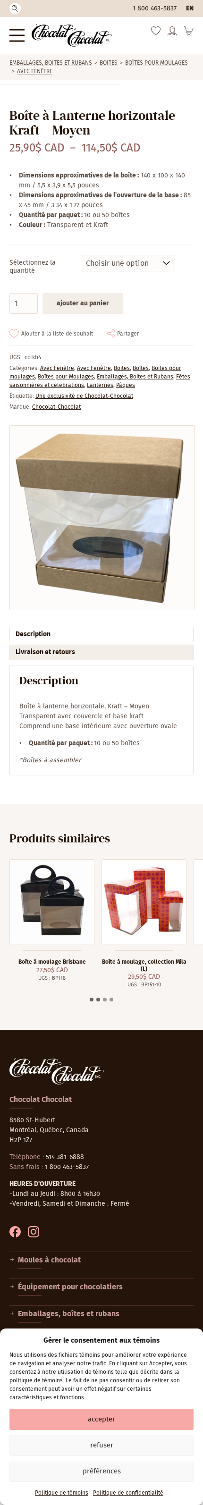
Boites (109, 63)
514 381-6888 (65, 1157)
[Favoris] (156, 33)
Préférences (102, 1471)
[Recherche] (15, 8)
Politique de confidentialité (128, 1493)
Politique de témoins (61, 1493)
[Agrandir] (101, 517)
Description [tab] (33, 634)
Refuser (101, 1445)
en (190, 8)
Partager (128, 333)
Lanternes (100, 385)
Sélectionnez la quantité (32, 267)
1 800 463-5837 (155, 8)
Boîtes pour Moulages (156, 63)
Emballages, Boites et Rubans (50, 63)
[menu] (17, 35)
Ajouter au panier (83, 303)
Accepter (101, 1419)
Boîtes (141, 368)
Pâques (125, 385)
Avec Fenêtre (34, 71)
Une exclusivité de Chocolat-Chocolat (84, 396)
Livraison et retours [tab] (45, 652)
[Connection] (172, 34)
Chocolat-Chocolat (56, 407)
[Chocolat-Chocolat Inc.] (72, 35)
